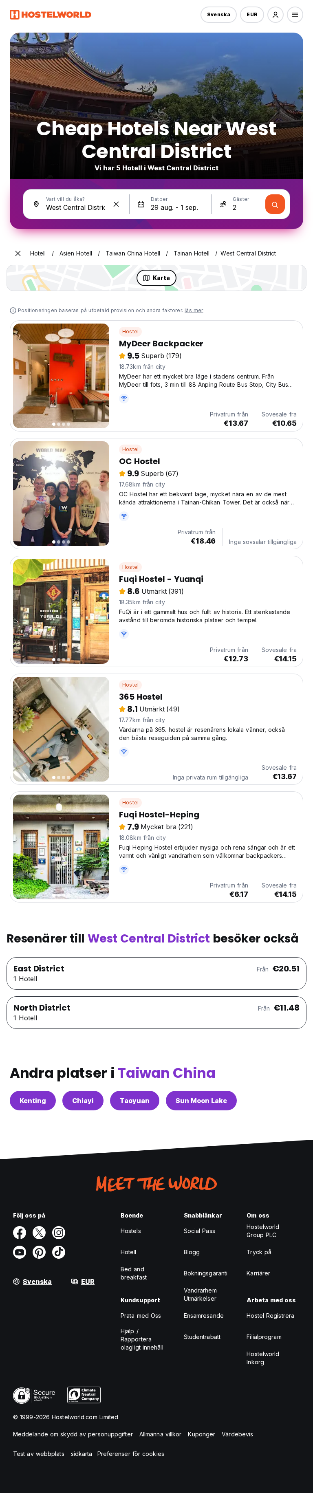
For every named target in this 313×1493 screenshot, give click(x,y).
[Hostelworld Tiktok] (58, 1252)
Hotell (129, 1252)
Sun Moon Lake (201, 1101)
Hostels (131, 1230)
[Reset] (116, 204)
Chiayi (83, 1101)
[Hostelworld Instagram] (58, 1232)
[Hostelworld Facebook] (19, 1232)
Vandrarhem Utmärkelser (200, 1294)
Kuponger (201, 1434)
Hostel (130, 331)
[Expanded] (18, 253)
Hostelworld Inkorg (263, 1357)
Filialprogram (264, 1336)
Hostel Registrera (270, 1315)
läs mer (194, 310)
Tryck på (259, 1252)
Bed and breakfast (134, 1273)
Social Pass (199, 1230)
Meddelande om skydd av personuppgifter (73, 1434)
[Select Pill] (275, 15)
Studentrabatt (202, 1336)
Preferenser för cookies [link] (130, 1453)
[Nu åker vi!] (275, 204)
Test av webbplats (38, 1453)
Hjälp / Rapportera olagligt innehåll (142, 1339)
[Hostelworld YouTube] (19, 1252)
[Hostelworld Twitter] (39, 1232)
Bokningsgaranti (206, 1273)
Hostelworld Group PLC (263, 1230)
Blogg (192, 1252)
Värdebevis (237, 1434)
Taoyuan (135, 1101)
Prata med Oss (141, 1315)
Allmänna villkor (160, 1434)
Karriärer (258, 1273)
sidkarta (82, 1453)
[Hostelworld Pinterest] (39, 1252)
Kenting (33, 1101)
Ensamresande (204, 1315)
